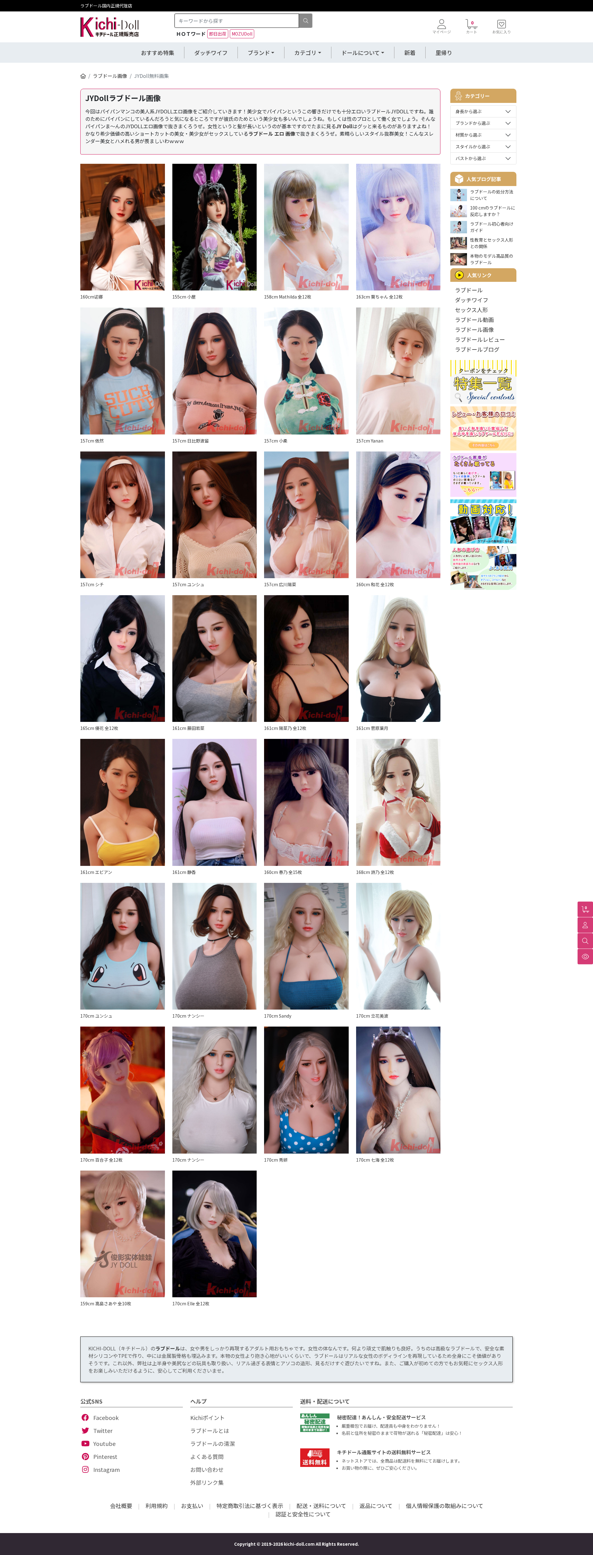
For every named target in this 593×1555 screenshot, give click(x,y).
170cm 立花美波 (372, 1016)
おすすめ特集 (157, 53)
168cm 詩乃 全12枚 (375, 872)
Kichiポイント (207, 1417)
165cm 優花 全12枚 (99, 728)
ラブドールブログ (477, 349)
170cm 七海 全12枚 (375, 1160)
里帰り (443, 53)
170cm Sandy (277, 1016)
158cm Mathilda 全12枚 (287, 297)
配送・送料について (321, 1506)
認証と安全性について (303, 1514)
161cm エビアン (96, 872)
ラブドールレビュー (480, 339)
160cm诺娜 (91, 297)
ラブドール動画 (474, 320)
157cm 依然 (92, 441)
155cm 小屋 (184, 297)
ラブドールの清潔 (212, 1443)
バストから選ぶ (471, 158)
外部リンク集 (207, 1482)
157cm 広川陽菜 (280, 584)
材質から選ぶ (469, 135)
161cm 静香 (184, 872)
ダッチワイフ (211, 53)
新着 (409, 53)
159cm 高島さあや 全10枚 (105, 1303)
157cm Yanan (369, 441)
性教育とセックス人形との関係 (491, 243)
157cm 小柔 (276, 441)
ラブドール (469, 290)
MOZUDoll (242, 34)
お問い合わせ (207, 1469)
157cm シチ (92, 584)
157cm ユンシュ (188, 584)
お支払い (192, 1506)
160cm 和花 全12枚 (375, 584)
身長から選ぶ (469, 111)
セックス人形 (471, 310)
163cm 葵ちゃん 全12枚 (379, 297)
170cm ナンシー (188, 1016)
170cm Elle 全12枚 (190, 1303)
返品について (376, 1506)
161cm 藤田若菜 (188, 728)
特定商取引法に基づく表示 (250, 1506)
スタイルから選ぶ (473, 146)
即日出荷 (217, 34)
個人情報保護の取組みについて (444, 1506)
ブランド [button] (259, 53)
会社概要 (121, 1506)
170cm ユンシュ (96, 1016)
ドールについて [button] (360, 53)
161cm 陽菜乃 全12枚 (285, 728)
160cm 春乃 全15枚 (283, 872)
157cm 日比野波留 (190, 441)
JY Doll (344, 126)
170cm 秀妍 (276, 1160)
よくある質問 (207, 1456)
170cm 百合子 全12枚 (101, 1160)
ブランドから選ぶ (473, 123)
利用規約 (156, 1506)
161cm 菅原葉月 (372, 728)
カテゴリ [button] (305, 53)
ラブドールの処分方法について (491, 195)
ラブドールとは (209, 1430)
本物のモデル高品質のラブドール (491, 259)
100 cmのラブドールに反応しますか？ (492, 211)
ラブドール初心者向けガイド (491, 227)
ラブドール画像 (110, 75)
